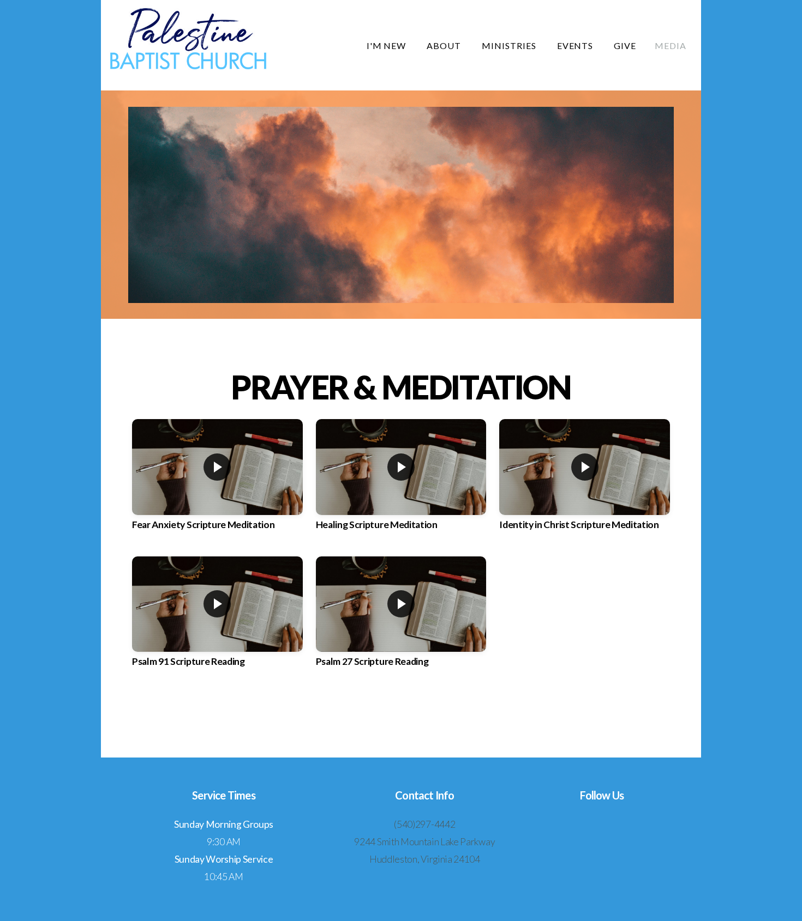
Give (625, 45)
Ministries (510, 45)
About (445, 45)
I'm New (388, 45)
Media (670, 45)
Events (576, 45)
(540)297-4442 (424, 824)
